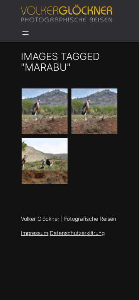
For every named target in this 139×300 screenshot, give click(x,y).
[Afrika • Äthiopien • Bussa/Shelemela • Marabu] (94, 111)
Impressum (34, 233)
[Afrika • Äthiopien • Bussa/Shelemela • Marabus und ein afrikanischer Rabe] (45, 161)
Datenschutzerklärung (77, 233)
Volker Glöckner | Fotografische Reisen (68, 219)
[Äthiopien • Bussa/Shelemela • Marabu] (45, 111)
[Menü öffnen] (25, 33)
